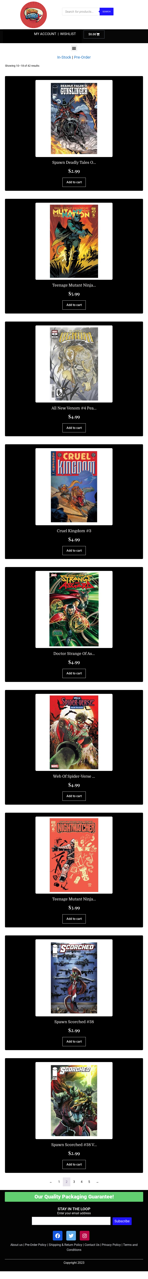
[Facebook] (57, 1235)
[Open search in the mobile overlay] (88, 11)
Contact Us (92, 1245)
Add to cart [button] (74, 182)
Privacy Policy (111, 1245)
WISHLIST (68, 34)
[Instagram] (84, 1235)
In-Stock (64, 57)
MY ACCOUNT (45, 34)
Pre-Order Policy (35, 1245)
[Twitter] (71, 1235)
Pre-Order (82, 57)
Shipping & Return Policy (65, 1245)
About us (16, 1245)
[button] (74, 48)
